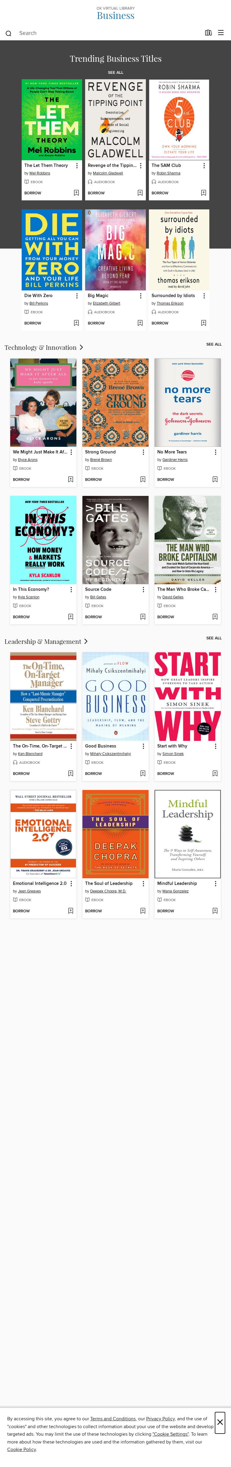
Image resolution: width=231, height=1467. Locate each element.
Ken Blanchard (30, 753)
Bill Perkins (38, 303)
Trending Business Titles (116, 58)
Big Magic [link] (98, 296)
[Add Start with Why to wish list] (215, 774)
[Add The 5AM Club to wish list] (203, 193)
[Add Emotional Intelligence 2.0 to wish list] (70, 911)
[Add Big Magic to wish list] (140, 324)
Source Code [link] (98, 589)
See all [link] (115, 72)
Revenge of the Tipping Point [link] (112, 165)
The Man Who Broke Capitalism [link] (184, 589)
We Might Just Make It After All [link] (40, 452)
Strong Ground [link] (100, 452)
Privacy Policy (160, 1419)
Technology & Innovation (41, 347)
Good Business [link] (100, 746)
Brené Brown (101, 459)
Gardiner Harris (175, 459)
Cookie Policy (21, 1450)
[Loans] (208, 34)
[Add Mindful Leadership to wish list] (215, 911)
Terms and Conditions (113, 1419)
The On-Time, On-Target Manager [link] (40, 746)
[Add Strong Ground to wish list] (142, 480)
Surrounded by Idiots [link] (173, 296)
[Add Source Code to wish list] (142, 617)
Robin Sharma (168, 173)
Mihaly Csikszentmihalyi (110, 753)
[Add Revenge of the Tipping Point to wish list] (140, 193)
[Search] (9, 33)
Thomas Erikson (170, 303)
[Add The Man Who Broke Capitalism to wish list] (215, 617)
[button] (76, 166)
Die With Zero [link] (38, 296)
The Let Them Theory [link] (46, 165)
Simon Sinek (173, 753)
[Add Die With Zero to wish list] (76, 324)
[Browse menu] (220, 33)
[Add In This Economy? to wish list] (70, 617)
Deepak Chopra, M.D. (108, 891)
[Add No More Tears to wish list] (215, 480)
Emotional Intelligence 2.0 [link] (39, 883)
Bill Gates (98, 597)
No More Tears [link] (172, 452)
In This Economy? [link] (31, 589)
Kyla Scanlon (28, 597)
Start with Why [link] (172, 746)
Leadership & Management (44, 641)
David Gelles (172, 597)
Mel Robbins (39, 173)
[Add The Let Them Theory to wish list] (76, 193)
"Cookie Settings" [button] (170, 1434)
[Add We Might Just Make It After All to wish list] (70, 480)
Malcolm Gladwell (108, 173)
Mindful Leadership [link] (177, 883)
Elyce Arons (28, 459)
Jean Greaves (29, 891)
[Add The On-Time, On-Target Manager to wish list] (70, 774)
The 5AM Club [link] (166, 165)
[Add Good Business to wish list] (142, 774)
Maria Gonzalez (175, 891)
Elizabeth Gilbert (106, 303)
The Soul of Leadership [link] (109, 883)
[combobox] (103, 33)
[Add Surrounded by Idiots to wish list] (203, 324)
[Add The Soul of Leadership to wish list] (142, 911)
